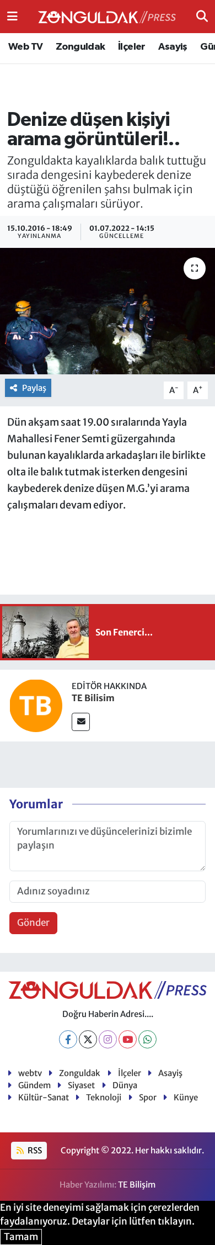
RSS (34, 1150)
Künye (186, 1097)
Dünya (124, 1085)
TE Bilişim (136, 1184)
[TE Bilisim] (35, 705)
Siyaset (81, 1085)
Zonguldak (80, 47)
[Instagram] (108, 1039)
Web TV (25, 47)
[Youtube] (128, 1039)
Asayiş (172, 47)
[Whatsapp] (147, 1039)
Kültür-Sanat (43, 1097)
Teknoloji (103, 1097)
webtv (30, 1073)
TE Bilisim (93, 697)
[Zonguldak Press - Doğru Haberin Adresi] (107, 17)
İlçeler (132, 47)
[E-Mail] (81, 722)
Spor (148, 1097)
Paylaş (34, 388)
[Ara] (202, 16)
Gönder (33, 922)
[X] (88, 1039)
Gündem (34, 1085)
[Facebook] (68, 1039)
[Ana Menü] (12, 16)
